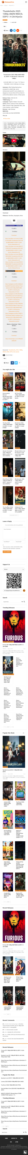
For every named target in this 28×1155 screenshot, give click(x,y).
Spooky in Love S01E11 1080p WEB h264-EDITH (12, 1078)
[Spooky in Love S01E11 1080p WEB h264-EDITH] (14, 752)
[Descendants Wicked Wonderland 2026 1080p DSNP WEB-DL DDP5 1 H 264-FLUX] (8, 381)
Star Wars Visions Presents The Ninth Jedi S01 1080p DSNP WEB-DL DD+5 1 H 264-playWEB (13, 1025)
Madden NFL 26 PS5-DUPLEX (14, 1032)
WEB (8, 352)
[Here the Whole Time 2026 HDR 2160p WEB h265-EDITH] (8, 819)
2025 (17, 350)
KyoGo (17, 352)
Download (14, 235)
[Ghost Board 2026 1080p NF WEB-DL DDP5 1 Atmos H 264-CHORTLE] (8, 467)
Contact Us (14, 1138)
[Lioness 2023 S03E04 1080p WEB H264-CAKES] (8, 790)
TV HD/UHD (5, 767)
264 (14, 352)
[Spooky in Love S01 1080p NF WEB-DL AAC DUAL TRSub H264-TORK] (8, 665)
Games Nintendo (19, 828)
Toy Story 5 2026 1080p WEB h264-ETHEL (11, 1085)
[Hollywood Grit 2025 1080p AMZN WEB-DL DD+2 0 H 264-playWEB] (20, 495)
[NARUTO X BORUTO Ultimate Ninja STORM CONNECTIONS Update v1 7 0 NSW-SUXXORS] (20, 819)
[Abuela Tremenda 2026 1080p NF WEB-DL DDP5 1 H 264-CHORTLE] (8, 439)
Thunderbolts (12, 350)
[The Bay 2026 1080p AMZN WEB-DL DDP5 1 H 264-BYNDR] (8, 411)
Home (6, 1138)
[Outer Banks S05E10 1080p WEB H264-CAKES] (8, 850)
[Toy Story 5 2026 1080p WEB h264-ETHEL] (20, 790)
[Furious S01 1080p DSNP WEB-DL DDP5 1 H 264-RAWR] (14, 627)
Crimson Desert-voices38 (12, 1029)
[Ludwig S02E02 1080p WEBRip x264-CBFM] (8, 995)
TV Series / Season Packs (8, 641)
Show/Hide (7, 118)
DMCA (21, 1138)
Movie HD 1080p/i (9, 355)
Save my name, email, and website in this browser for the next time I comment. (12, 547)
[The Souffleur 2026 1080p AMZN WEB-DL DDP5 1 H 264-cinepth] (8, 495)
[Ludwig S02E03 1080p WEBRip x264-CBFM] (20, 995)
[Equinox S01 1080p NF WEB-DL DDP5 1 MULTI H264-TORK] (20, 882)
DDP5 (11, 352)
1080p (20, 350)
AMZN (4, 352)
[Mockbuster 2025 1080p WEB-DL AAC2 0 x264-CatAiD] (20, 467)
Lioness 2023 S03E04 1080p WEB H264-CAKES (12, 1081)
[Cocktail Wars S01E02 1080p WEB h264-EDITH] (8, 882)
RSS (11, 1142)
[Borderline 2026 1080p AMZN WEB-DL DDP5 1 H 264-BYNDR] (20, 411)
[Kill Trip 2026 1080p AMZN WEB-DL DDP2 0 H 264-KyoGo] (20, 381)
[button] (25, 1152)
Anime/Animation (19, 859)
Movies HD (5, 390)
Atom (16, 1142)
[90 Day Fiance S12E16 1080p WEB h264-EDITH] (20, 965)
